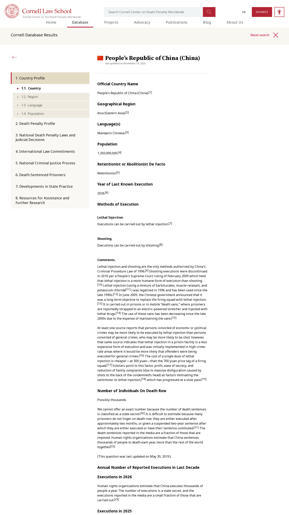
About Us (235, 22)
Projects (111, 22)
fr (244, 12)
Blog (207, 22)
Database (80, 22)
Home (51, 22)
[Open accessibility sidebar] (279, 12)
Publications (176, 22)
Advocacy (142, 22)
